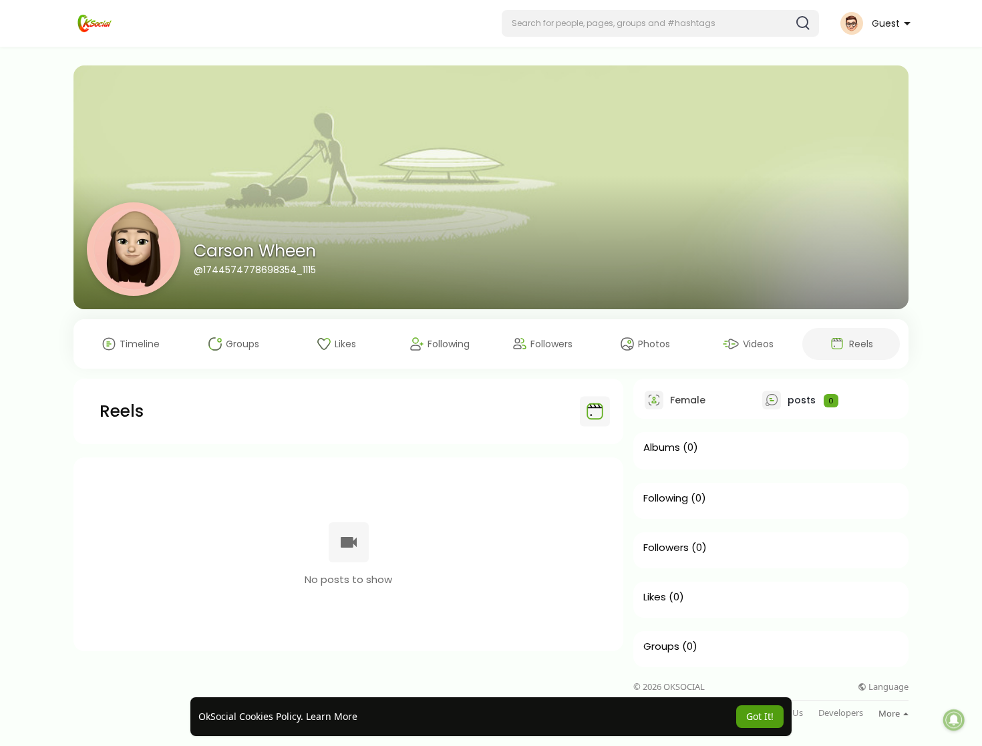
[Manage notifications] (954, 720)
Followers (666, 547)
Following (665, 498)
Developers (840, 713)
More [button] (890, 713)
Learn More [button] (331, 716)
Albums (661, 447)
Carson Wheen (255, 250)
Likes (654, 597)
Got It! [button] (760, 716)
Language (887, 687)
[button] (660, 23)
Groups (661, 646)
